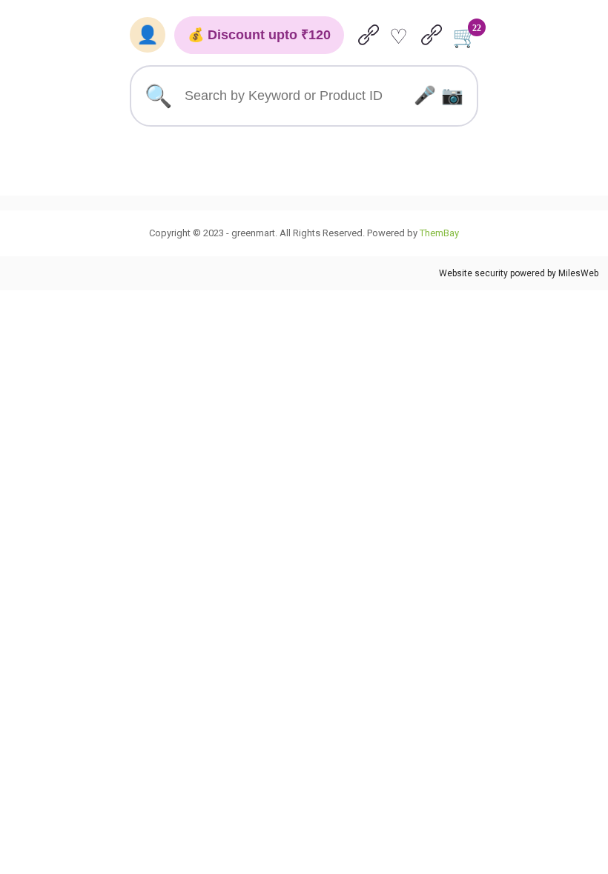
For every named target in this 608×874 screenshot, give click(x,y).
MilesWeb (578, 273)
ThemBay (439, 232)
